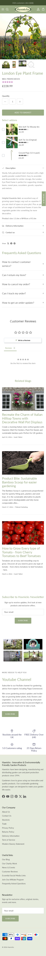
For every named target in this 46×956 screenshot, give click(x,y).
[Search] (8, 9)
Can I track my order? (14, 293)
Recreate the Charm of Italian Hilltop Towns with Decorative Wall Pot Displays (22, 418)
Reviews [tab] (8, 348)
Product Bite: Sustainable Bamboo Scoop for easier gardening (19, 482)
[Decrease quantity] (5, 101)
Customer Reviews (10, 871)
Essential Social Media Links (14, 875)
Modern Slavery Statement (13, 844)
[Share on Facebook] (11, 243)
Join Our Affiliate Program (13, 879)
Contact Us (6, 816)
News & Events (8, 867)
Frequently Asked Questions (14, 883)
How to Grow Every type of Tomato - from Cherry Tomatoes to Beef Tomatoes (21, 552)
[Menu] (3, 9)
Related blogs (23, 381)
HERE (31, 3)
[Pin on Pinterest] (14, 243)
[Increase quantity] (20, 101)
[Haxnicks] (23, 9)
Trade (4, 824)
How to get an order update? (18, 302)
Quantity (5, 96)
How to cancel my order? (16, 284)
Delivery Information (10, 836)
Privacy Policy (8, 828)
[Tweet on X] (8, 243)
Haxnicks (11, 947)
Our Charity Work (9, 863)
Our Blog (6, 859)
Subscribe (23, 620)
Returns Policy (8, 832)
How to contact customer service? (16, 263)
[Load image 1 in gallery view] (23, 36)
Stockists (6, 820)
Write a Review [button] (24, 340)
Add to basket (23, 112)
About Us (6, 812)
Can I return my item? (14, 275)
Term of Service (8, 840)
